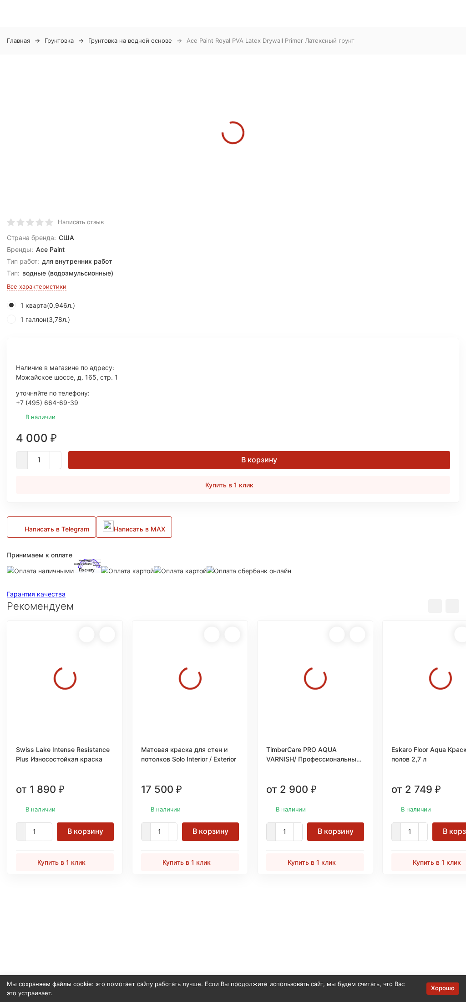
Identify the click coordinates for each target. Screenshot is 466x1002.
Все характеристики (36, 286)
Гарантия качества (36, 594)
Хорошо (443, 988)
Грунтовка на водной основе (130, 40)
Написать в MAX (139, 529)
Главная (18, 40)
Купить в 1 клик (229, 485)
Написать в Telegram (57, 529)
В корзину (259, 459)
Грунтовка (59, 40)
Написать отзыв (81, 221)
